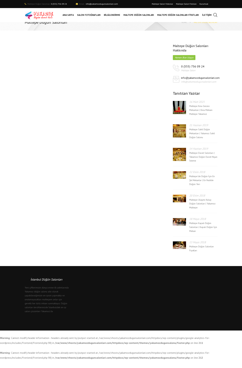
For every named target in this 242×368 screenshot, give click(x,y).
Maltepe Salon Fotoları (186, 4)
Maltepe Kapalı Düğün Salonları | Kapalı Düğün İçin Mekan (203, 227)
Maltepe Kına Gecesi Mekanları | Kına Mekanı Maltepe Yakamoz (200, 110)
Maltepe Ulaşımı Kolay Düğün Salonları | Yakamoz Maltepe (202, 203)
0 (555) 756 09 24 (192, 66)
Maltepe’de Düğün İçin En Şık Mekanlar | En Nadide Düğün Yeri (202, 180)
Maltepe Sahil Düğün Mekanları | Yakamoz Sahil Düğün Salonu (202, 133)
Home (184, 22)
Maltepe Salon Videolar (162, 4)
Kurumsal (204, 4)
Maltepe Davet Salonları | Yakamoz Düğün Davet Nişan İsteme (203, 156)
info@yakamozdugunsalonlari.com (102, 4)
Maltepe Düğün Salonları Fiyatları (201, 248)
